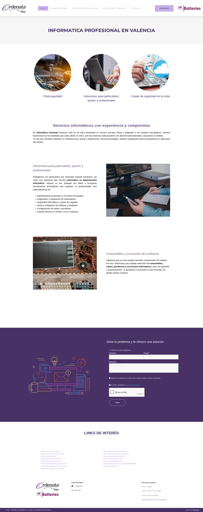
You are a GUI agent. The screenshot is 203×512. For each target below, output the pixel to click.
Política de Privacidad (132, 385)
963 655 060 (76, 490)
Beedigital (196, 510)
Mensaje (112, 362)
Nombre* (112, 353)
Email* (146, 353)
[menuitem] (43, 8)
